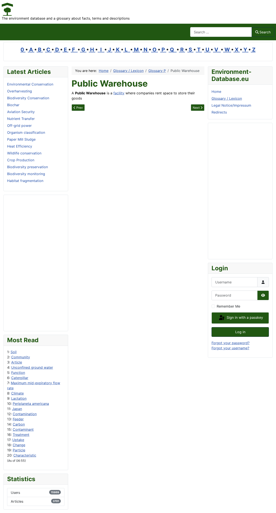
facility (118, 93)
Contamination (25, 414)
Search (265, 32)
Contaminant (23, 429)
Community (20, 357)
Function (18, 372)
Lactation (19, 398)
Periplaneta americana (31, 403)
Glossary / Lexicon (227, 98)
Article (16, 362)
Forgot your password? (230, 343)
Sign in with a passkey (244, 318)
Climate (17, 393)
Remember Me (228, 306)
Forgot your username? (230, 348)
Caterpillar (19, 378)
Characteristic (24, 455)
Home (216, 91)
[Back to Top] (268, 505)
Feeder (18, 419)
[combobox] (221, 32)
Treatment (21, 434)
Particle (19, 450)
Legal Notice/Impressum (231, 105)
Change (19, 445)
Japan (17, 409)
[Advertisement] (35, 263)
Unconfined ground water (32, 367)
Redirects (219, 112)
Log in (240, 332)
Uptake (18, 440)
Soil (14, 352)
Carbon (19, 424)
